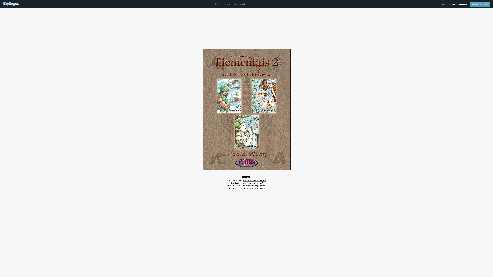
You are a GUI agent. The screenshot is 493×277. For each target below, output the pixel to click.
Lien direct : (235, 183)
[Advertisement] (246, 29)
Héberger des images (480, 4)
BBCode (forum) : (234, 186)
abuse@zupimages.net (461, 4)
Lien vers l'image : (234, 180)
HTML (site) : (234, 188)
